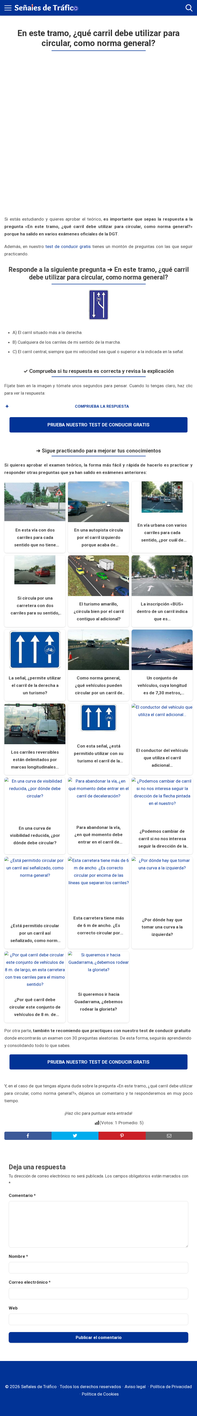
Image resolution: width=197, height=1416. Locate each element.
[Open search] (189, 8)
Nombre (18, 1256)
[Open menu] (8, 8)
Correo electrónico (30, 1282)
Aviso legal (135, 1386)
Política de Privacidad (171, 1386)
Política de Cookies (100, 1394)
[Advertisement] (99, 134)
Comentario (22, 1195)
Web (13, 1308)
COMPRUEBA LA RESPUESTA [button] (102, 406)
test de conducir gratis (68, 246)
